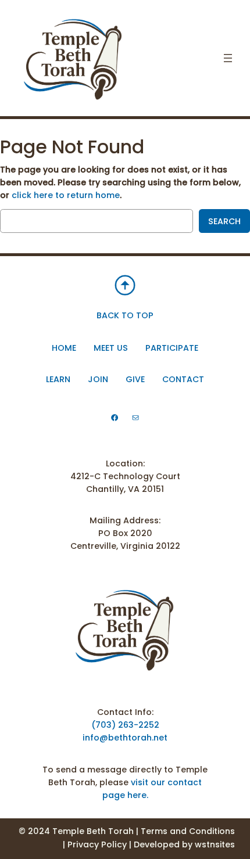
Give (135, 379)
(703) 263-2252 (125, 725)
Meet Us (111, 348)
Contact (183, 379)
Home (64, 348)
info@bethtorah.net (125, 737)
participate (171, 348)
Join (98, 379)
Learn (58, 379)
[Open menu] (228, 58)
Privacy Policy (97, 844)
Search (224, 221)
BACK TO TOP (125, 315)
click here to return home (66, 195)
